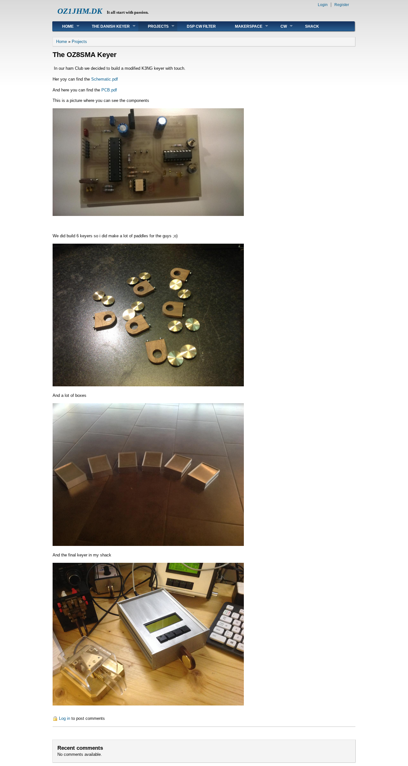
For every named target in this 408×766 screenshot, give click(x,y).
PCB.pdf (109, 90)
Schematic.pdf (104, 79)
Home (63, 26)
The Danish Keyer (106, 26)
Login (323, 5)
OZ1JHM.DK (79, 11)
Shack (312, 26)
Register (341, 5)
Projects (153, 26)
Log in (64, 718)
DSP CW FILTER (201, 26)
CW (279, 26)
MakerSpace (243, 26)
